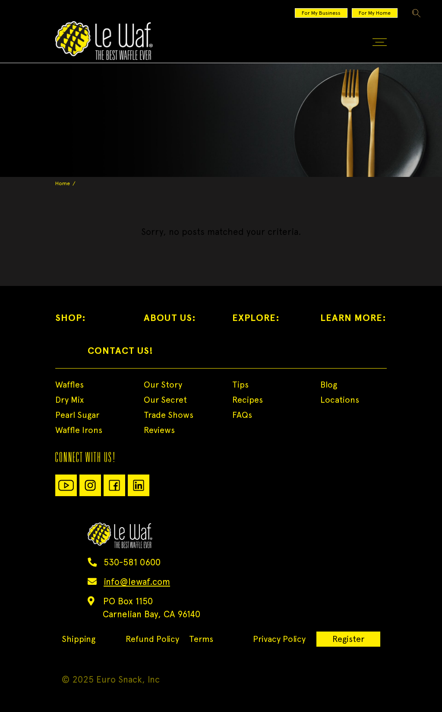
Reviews (159, 430)
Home (62, 183)
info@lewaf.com (137, 581)
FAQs (242, 415)
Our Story (163, 384)
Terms (201, 639)
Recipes (247, 399)
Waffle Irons (78, 430)
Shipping (78, 639)
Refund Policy (152, 639)
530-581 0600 (132, 562)
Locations (339, 399)
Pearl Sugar (77, 415)
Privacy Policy (279, 639)
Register (348, 639)
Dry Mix (69, 399)
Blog (328, 384)
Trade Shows (168, 415)
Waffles (69, 384)
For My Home (375, 13)
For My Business (321, 13)
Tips (240, 384)
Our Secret (165, 399)
